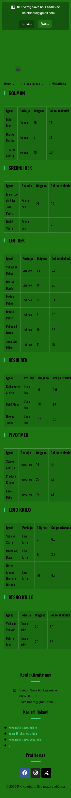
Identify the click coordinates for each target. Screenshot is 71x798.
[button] (18, 69)
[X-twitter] (46, 773)
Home (7, 84)
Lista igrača (32, 84)
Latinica (27, 24)
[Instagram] (35, 773)
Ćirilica (45, 24)
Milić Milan (12, 404)
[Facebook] (25, 773)
